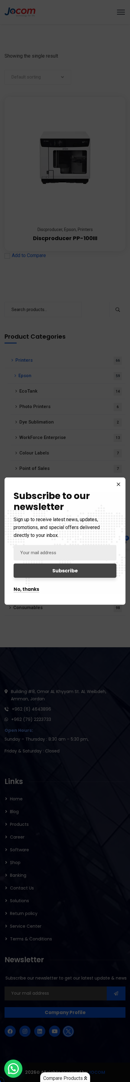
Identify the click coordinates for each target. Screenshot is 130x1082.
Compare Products (63, 1078)
